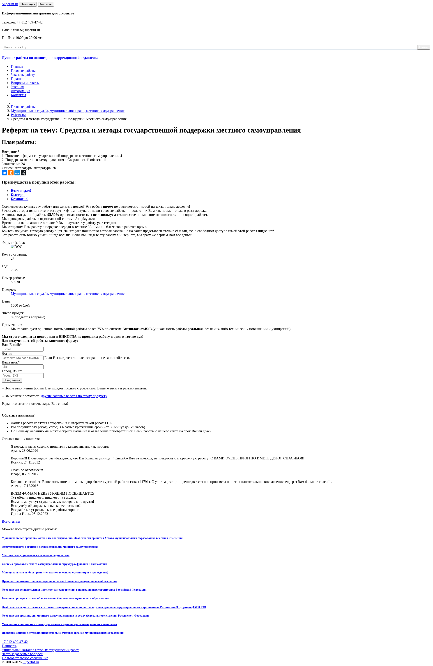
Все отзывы (11, 521)
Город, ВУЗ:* (12, 371)
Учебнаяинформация (20, 89)
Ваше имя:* (11, 362)
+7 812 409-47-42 (15, 642)
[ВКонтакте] (4, 172)
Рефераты (18, 115)
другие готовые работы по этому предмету (74, 396)
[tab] (21, 191)
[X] (23, 172)
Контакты (18, 95)
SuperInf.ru (31, 662)
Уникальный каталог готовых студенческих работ (40, 650)
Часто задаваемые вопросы (22, 654)
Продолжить (12, 380)
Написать (9, 646)
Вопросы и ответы (25, 83)
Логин (7, 353)
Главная (17, 66)
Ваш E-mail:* (12, 345)
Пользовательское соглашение (25, 658)
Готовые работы (23, 70)
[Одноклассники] (11, 172)
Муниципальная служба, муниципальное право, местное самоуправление (67, 111)
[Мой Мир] (17, 172)
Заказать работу (23, 75)
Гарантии (18, 79)
